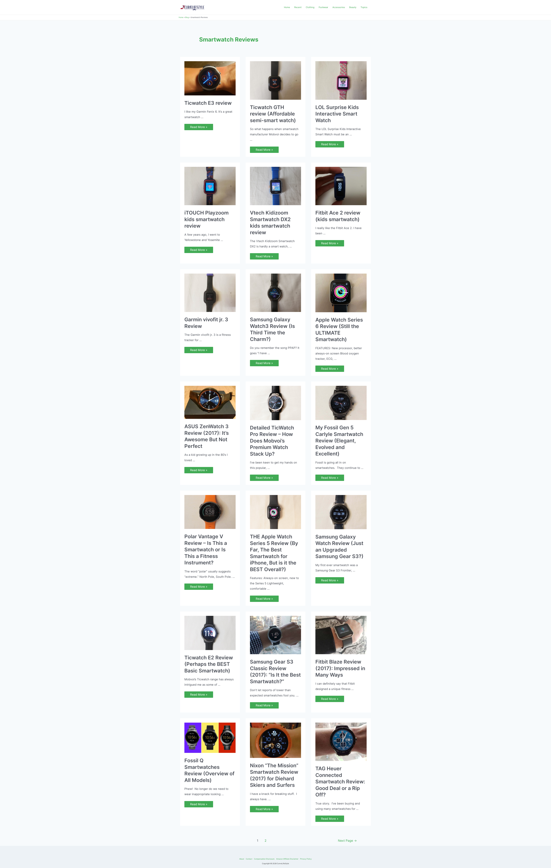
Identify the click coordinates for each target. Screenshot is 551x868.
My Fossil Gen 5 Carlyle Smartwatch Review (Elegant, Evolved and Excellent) (339, 440)
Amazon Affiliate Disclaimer (287, 859)
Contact (249, 859)
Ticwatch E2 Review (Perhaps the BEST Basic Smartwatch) (208, 664)
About (241, 859)
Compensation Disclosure (264, 859)
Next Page (347, 840)
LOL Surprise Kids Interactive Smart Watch (337, 113)
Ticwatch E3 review (208, 103)
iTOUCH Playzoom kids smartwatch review (206, 219)
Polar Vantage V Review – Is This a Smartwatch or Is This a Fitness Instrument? (205, 549)
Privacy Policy (306, 859)
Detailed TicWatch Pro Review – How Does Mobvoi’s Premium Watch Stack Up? (272, 441)
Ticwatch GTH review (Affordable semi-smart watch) (273, 113)
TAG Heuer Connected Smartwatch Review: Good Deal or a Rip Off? (340, 781)
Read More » (198, 127)
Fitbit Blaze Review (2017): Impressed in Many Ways (340, 668)
